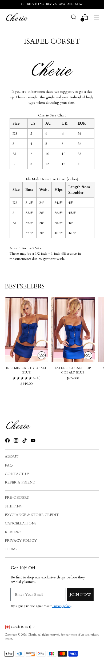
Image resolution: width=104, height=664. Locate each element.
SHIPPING (13, 506)
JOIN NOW (80, 594)
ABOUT (11, 456)
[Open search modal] (73, 17)
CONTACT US (17, 474)
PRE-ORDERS (17, 497)
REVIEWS (13, 532)
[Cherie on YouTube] (33, 441)
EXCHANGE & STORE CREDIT (32, 514)
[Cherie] (17, 17)
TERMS (11, 549)
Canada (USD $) (21, 627)
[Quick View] (41, 355)
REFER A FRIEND (20, 482)
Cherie (32, 635)
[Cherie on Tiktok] (25, 441)
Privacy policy (61, 606)
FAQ (9, 465)
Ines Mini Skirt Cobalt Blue (26, 370)
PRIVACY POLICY (21, 540)
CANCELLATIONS (21, 523)
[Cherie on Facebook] (8, 441)
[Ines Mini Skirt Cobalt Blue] (26, 329)
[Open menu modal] (96, 17)
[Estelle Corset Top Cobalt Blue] (72, 329)
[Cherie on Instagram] (16, 441)
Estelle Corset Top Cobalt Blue (73, 370)
